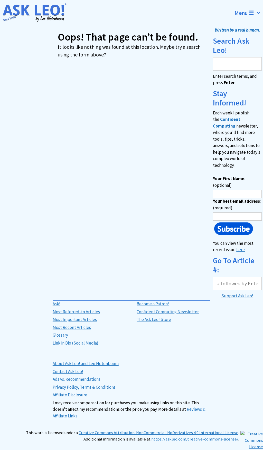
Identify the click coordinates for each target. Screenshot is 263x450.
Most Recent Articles (72, 327)
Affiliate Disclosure (70, 395)
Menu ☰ (244, 12)
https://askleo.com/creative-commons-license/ (194, 439)
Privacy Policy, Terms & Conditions (84, 387)
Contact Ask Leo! (68, 371)
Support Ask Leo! (237, 296)
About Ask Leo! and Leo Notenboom (86, 363)
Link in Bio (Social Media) (75, 343)
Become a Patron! (153, 304)
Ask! (56, 304)
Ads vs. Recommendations (76, 379)
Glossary (60, 335)
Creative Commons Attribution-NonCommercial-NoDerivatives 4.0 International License (158, 432)
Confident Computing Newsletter (168, 312)
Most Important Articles (75, 319)
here (240, 249)
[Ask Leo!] (37, 13)
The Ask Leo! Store (154, 319)
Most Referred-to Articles (76, 312)
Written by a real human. (237, 30)
